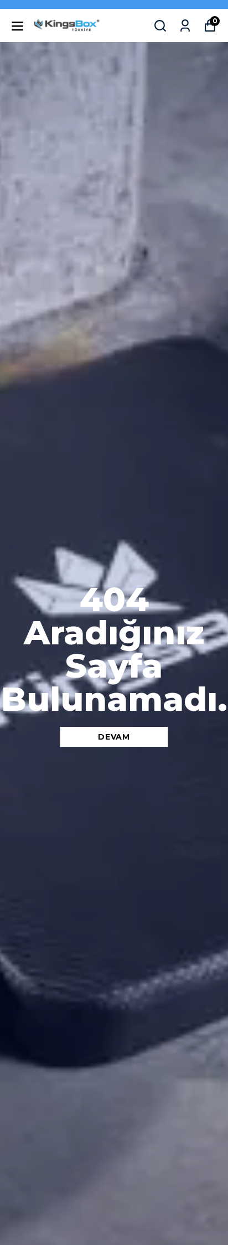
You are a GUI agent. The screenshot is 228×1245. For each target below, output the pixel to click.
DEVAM (114, 737)
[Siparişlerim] (185, 26)
